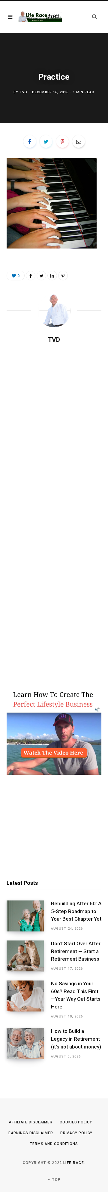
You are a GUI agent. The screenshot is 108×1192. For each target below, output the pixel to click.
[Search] (94, 16)
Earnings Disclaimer (30, 1133)
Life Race (73, 1163)
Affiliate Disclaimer (30, 1122)
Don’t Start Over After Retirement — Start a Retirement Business (75, 951)
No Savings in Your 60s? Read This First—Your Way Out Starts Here (75, 995)
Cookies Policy (76, 1122)
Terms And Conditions (54, 1144)
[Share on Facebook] (29, 141)
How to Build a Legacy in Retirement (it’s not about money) (76, 1039)
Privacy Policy (76, 1133)
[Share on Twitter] (46, 141)
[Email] (78, 141)
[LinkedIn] (52, 275)
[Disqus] (54, 426)
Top (56, 1180)
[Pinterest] (62, 141)
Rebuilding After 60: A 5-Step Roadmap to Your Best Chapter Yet (76, 911)
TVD (23, 92)
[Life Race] (40, 16)
